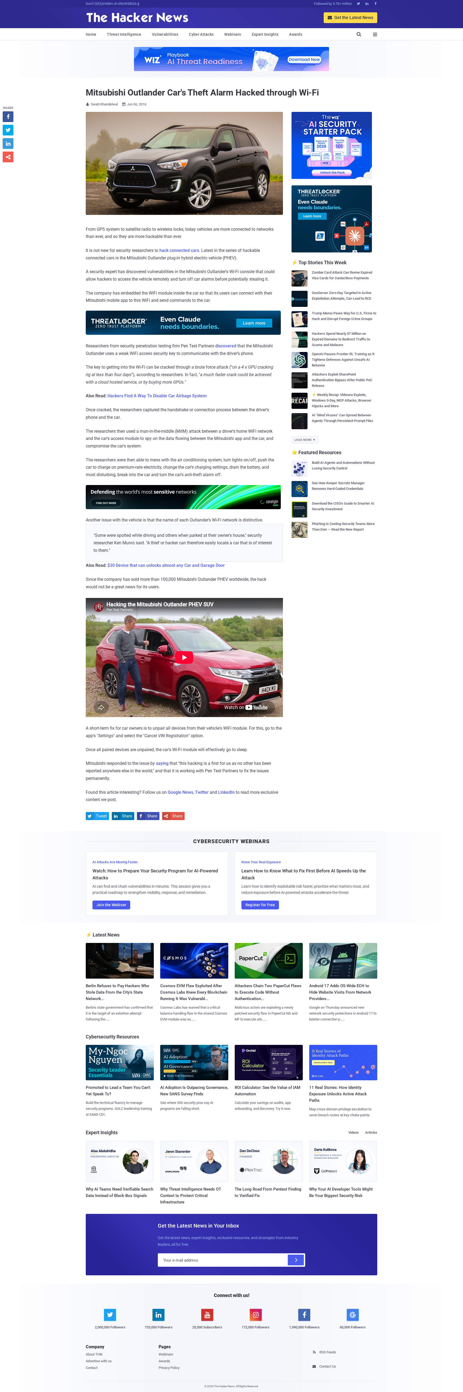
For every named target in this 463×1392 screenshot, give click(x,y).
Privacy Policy (169, 1368)
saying (162, 763)
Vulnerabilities (165, 34)
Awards (295, 34)
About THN (94, 1354)
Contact (92, 1368)
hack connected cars (179, 250)
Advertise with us (99, 1361)
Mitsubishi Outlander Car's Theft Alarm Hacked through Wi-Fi (202, 92)
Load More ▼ (305, 439)
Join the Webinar (111, 905)
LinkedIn (226, 792)
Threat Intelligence (124, 34)
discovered (225, 345)
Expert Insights (265, 34)
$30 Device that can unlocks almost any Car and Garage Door (166, 565)
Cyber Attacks (201, 34)
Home (91, 34)
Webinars (232, 34)
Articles (371, 1132)
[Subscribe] (296, 1260)
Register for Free (260, 905)
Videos (353, 1132)
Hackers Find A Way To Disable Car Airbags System (157, 395)
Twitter (202, 792)
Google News (180, 792)
